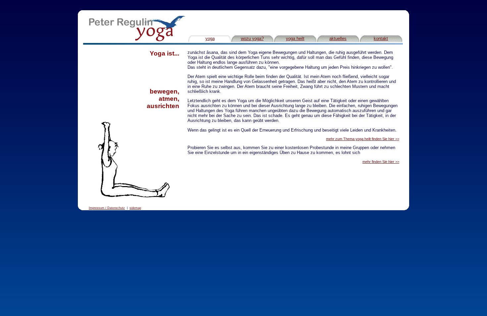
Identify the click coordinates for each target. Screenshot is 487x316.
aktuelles (338, 38)
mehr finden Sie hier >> (380, 162)
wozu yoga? (252, 38)
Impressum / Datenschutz (107, 208)
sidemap (135, 208)
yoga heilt (295, 38)
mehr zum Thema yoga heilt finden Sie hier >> (362, 139)
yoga (210, 38)
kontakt (381, 38)
